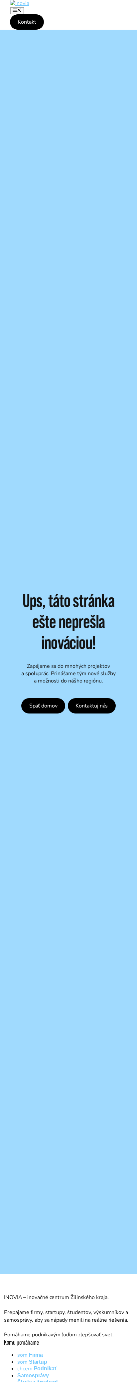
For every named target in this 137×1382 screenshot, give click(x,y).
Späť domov (43, 705)
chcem (37, 1368)
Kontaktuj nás (91, 705)
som (30, 1355)
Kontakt (27, 22)
